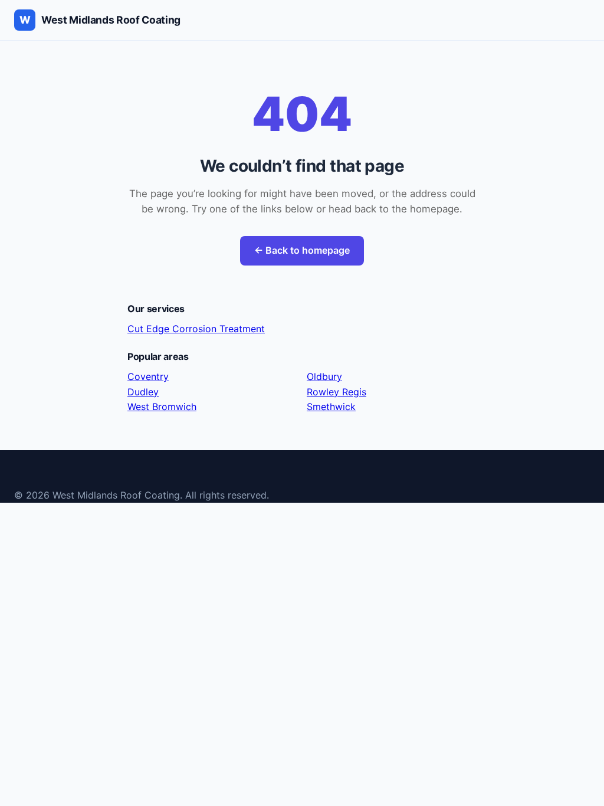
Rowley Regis (336, 392)
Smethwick (331, 406)
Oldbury (324, 376)
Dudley (143, 392)
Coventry (148, 376)
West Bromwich (161, 406)
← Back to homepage (302, 250)
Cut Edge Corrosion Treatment (196, 329)
